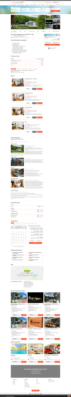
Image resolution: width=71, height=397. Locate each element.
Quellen (14, 383)
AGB (25, 381)
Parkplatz (26, 145)
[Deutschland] (11, 37)
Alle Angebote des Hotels (56, 31)
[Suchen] (34, 2)
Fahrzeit (14, 7)
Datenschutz (26, 382)
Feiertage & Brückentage (33, 4)
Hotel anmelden (35, 390)
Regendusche (26, 94)
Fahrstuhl (29, 145)
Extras (38, 31)
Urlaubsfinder (38, 383)
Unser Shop (14, 382)
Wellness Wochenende (13, 4)
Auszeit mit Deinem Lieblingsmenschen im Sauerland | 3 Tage (18, 304)
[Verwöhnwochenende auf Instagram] (38, 393)
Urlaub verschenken (57, 4)
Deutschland (43, 4)
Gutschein (39, 240)
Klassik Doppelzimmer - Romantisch (16, 60)
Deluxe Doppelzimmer (14, 63)
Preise (20, 31)
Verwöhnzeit (30, 355)
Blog (36, 382)
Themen (39, 4)
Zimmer (25, 31)
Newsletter (14, 381)
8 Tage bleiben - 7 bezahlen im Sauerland (51, 328)
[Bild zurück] (12, 22)
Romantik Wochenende (21, 4)
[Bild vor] (44, 22)
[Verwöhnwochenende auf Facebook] (30, 393)
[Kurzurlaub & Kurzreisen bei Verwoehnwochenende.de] (17, 2)
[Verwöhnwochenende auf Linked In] (40, 393)
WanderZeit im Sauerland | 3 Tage (16, 328)
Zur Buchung (40, 117)
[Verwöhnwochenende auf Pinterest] (35, 393)
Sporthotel (16, 141)
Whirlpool (29, 158)
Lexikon (37, 381)
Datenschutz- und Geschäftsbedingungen (32, 274)
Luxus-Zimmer (27, 4)
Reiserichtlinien (26, 383)
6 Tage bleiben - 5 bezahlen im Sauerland (34, 328)
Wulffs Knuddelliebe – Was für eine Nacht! (51, 355)
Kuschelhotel (23, 141)
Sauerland (20, 37)
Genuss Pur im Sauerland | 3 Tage (33, 304)
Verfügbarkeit (43, 31)
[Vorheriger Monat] (11, 227)
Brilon (23, 37)
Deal (53, 4)
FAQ (49, 31)
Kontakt (14, 380)
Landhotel (20, 141)
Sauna (25, 158)
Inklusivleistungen (13, 31)
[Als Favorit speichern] (59, 35)
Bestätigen (69, 395)
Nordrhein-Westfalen (15, 37)
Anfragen (34, 117)
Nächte (47, 4)
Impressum (26, 380)
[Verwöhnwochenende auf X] (32, 393)
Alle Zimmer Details (27, 98)
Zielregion (18, 7)
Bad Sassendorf (41, 359)
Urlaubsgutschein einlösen (51, 380)
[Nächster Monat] (25, 227)
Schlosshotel (12, 141)
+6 (36, 145)
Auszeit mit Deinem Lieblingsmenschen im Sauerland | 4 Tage (51, 304)
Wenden (23, 359)
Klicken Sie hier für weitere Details (10, 396)
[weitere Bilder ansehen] (49, 22)
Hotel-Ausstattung (31, 31)
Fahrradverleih (33, 145)
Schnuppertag (13, 355)
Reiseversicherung (27, 384)
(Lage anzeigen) (27, 37)
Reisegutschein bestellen (51, 381)
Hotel (50, 4)
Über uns (14, 384)
